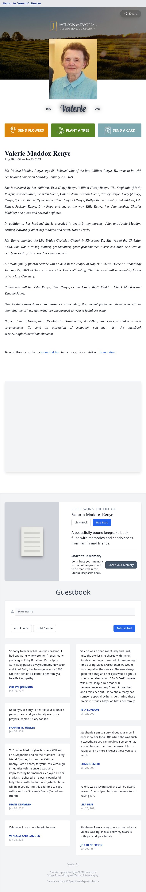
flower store (108, 352)
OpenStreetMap (77, 881)
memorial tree (50, 352)
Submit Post (124, 628)
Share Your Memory (121, 565)
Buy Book (102, 522)
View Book (81, 522)
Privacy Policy (62, 875)
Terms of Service (83, 875)
